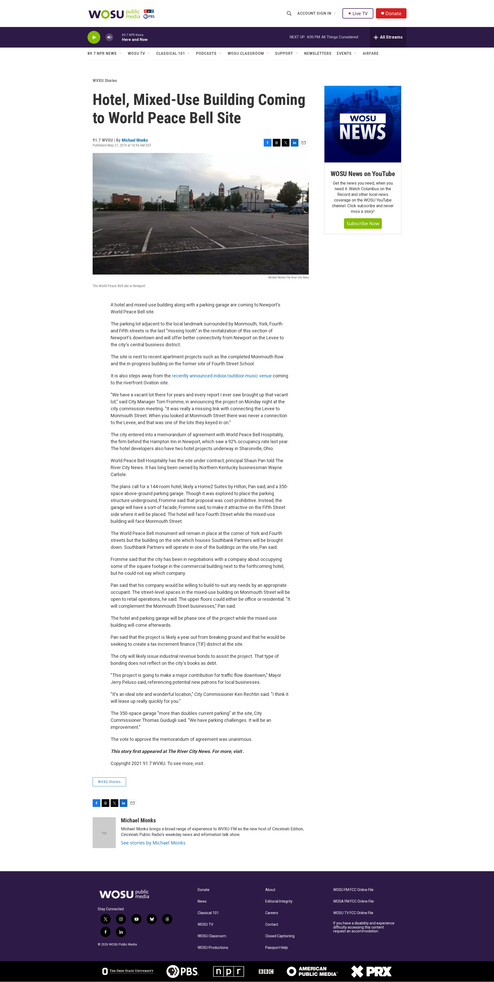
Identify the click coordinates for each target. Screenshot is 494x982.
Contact (271, 924)
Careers (271, 913)
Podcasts (206, 53)
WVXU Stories (105, 80)
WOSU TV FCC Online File (353, 913)
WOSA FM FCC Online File (353, 901)
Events (344, 53)
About (270, 890)
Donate (393, 13)
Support (284, 53)
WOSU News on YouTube (363, 174)
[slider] (117, 37)
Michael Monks (135, 140)
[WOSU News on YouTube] (362, 124)
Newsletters (318, 53)
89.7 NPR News (102, 53)
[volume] (109, 37)
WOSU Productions (213, 948)
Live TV (360, 13)
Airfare (371, 53)
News (202, 901)
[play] (94, 37)
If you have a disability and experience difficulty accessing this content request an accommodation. (363, 927)
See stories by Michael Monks (153, 843)
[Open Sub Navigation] (335, 13)
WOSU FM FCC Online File (353, 890)
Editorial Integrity (279, 901)
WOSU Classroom (246, 53)
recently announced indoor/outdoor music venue (222, 375)
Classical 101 (170, 53)
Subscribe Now (363, 223)
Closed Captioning (280, 936)
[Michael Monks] (104, 832)
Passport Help (276, 948)
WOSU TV (136, 53)
